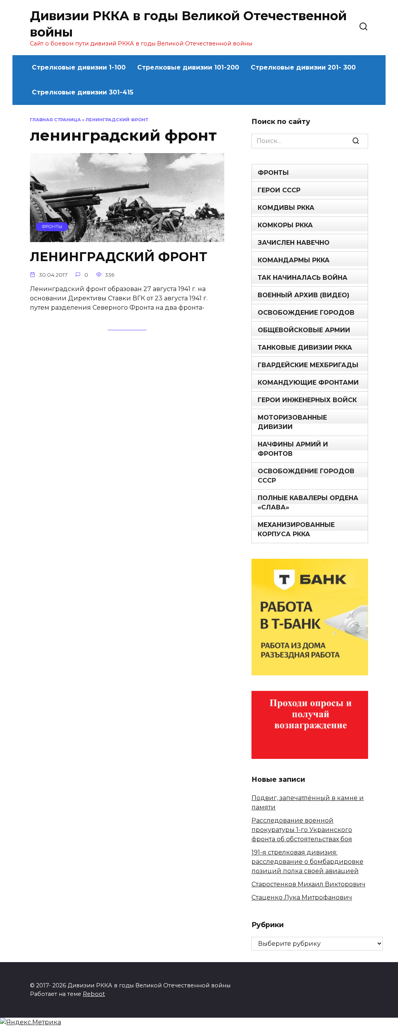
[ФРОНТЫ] (127, 237)
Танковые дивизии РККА (305, 347)
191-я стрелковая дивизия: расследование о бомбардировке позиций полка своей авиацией (307, 862)
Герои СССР (279, 190)
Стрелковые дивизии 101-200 (188, 67)
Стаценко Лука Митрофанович (301, 897)
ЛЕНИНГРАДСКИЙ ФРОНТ (118, 256)
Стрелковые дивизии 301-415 (82, 92)
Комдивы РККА (286, 207)
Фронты (273, 172)
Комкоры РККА (285, 225)
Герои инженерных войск (307, 400)
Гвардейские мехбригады (308, 365)
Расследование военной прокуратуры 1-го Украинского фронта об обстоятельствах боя (301, 830)
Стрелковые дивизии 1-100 (79, 67)
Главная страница (55, 119)
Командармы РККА (294, 260)
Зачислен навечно (294, 242)
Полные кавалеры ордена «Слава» (308, 502)
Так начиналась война (302, 277)
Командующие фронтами (308, 382)
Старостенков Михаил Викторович (308, 884)
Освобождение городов (306, 312)
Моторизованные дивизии (292, 422)
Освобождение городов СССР (306, 475)
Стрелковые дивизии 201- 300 (303, 67)
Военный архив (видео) (303, 295)
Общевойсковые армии (304, 330)
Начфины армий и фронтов (293, 449)
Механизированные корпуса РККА (296, 529)
